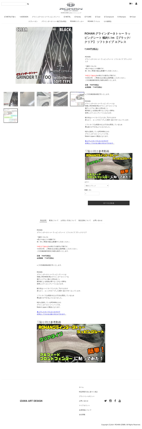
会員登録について (85, 410)
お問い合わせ (83, 401)
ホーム (81, 387)
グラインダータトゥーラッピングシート (46, 17)
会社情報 (82, 414)
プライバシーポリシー (87, 396)
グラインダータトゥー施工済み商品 (53, 21)
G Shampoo (121, 17)
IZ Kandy (77, 17)
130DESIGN (24, 17)
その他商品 (107, 21)
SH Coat (133, 17)
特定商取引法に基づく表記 (88, 392)
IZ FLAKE (88, 17)
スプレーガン (33, 21)
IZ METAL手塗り (10, 17)
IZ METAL (67, 17)
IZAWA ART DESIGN (31, 400)
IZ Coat (97, 17)
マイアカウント (84, 405)
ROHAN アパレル (94, 21)
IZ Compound (109, 17)
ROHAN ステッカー (77, 21)
